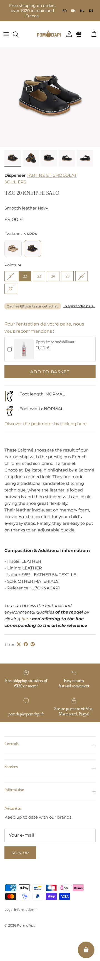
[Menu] (6, 34)
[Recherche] (18, 34)
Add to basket (50, 371)
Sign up (20, 853)
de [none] (91, 10)
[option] (64, 10)
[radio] (13, 248)
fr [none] (64, 10)
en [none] (73, 10)
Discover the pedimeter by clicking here (45, 423)
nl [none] (82, 10)
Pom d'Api (25, 925)
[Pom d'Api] (50, 34)
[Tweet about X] (19, 644)
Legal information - (20, 909)
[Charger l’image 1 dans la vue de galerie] (50, 97)
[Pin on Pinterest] (33, 644)
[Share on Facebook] (26, 644)
